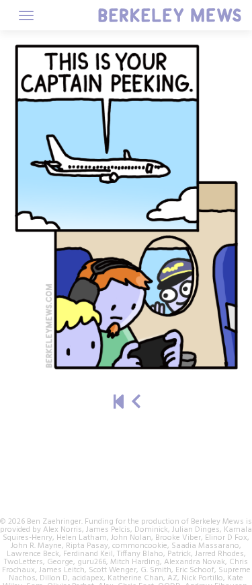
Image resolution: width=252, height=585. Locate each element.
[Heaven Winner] (119, 403)
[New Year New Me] (136, 403)
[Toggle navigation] (26, 15)
